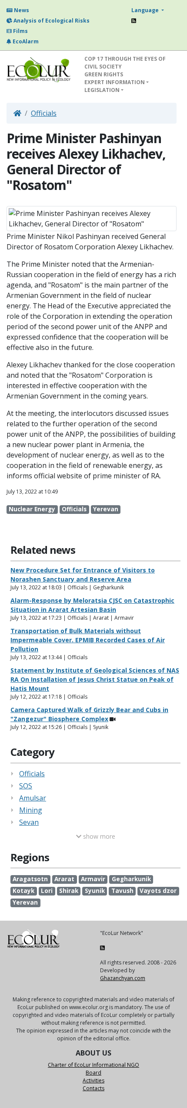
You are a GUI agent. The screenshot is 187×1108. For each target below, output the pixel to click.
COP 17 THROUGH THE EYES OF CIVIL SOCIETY (125, 62)
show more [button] (98, 836)
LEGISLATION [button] (102, 90)
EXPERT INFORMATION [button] (114, 82)
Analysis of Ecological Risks (51, 20)
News (21, 10)
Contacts (93, 1088)
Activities (93, 1080)
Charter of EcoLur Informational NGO (93, 1065)
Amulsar (32, 798)
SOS (25, 786)
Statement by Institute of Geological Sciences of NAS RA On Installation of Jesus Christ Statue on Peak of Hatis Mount (94, 679)
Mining (30, 810)
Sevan (29, 822)
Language (145, 10)
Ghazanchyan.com (122, 978)
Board (93, 1072)
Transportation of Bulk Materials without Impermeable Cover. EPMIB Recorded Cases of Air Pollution (87, 640)
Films (20, 31)
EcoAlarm (25, 41)
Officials (44, 113)
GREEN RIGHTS (103, 74)
